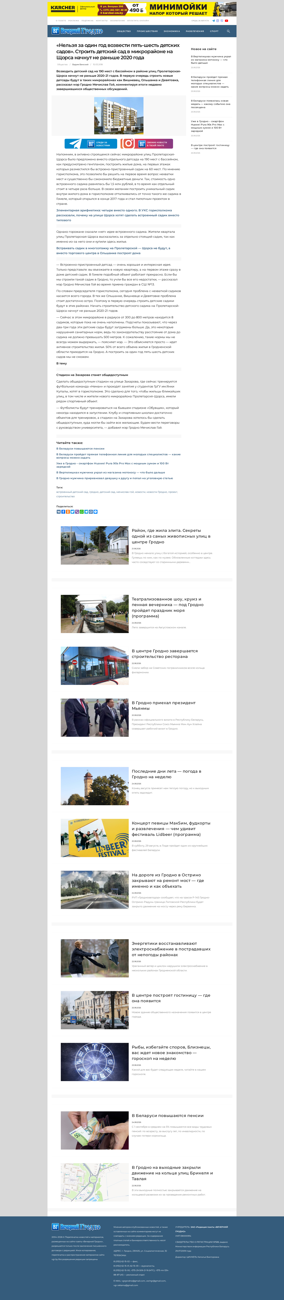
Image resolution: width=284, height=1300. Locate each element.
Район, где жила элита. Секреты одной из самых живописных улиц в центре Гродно (171, 536)
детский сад (107, 491)
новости (140, 491)
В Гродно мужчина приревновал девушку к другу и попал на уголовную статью (114, 478)
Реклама (73, 21)
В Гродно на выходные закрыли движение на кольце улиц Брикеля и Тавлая (172, 1173)
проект (172, 491)
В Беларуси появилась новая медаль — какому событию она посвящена (210, 104)
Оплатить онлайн (138, 21)
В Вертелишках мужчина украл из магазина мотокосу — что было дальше (110, 472)
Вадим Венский (80, 64)
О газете (61, 21)
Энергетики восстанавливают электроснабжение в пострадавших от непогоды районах (171, 949)
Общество (62, 64)
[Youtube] (226, 20)
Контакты (102, 21)
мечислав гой (125, 491)
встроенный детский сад (72, 491)
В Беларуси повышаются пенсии (80, 448)
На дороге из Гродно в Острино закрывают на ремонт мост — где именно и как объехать (168, 881)
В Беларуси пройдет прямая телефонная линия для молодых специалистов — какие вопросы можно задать (210, 82)
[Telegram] (213, 20)
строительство (65, 496)
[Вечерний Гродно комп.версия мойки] (142, 9)
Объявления (117, 21)
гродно (94, 491)
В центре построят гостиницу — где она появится (210, 147)
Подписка (88, 21)
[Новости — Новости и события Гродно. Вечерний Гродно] (77, 31)
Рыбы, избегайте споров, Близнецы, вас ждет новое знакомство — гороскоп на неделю (171, 1053)
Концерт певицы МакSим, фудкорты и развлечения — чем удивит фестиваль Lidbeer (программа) (171, 829)
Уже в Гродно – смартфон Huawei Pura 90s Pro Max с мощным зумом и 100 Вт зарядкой (208, 126)
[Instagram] (217, 20)
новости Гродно (157, 491)
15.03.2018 (98, 64)
